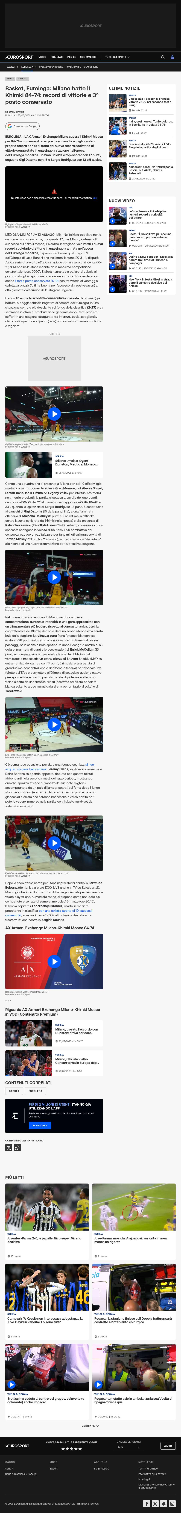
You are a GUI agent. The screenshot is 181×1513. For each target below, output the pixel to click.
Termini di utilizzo (148, 1468)
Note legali (144, 1479)
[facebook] (146, 1503)
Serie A (9, 1468)
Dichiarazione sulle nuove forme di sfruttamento (156, 1486)
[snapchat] (163, 1503)
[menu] (162, 57)
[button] (54, 414)
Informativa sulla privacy (152, 1474)
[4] (76, 1449)
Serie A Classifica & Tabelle (20, 1474)
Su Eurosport (101, 1468)
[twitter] (155, 1503)
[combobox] (129, 1447)
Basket (10, 79)
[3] (71, 1449)
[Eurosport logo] (19, 57)
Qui (95, 198)
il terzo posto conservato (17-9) (37, 281)
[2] (67, 1449)
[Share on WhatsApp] (17, 1147)
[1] (63, 1449)
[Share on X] (8, 1147)
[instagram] (172, 1503)
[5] (80, 1449)
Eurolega (23, 79)
